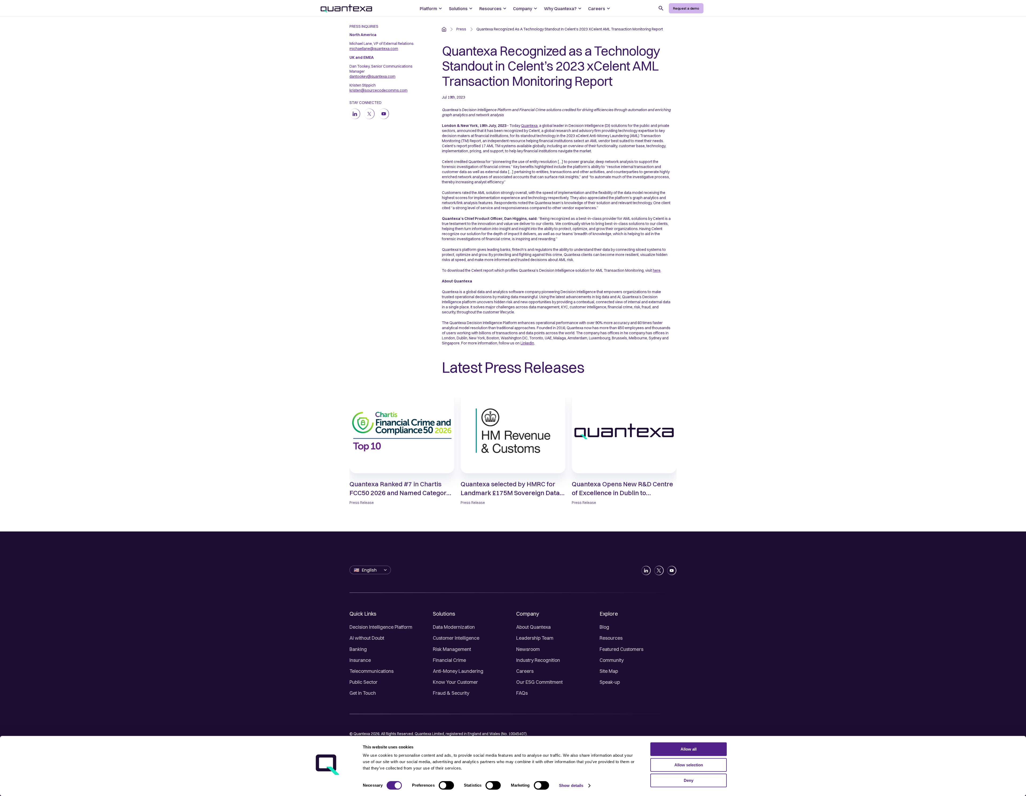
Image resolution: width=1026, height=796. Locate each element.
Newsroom (528, 649)
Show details (571, 785)
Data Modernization (454, 627)
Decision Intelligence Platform (380, 627)
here (656, 270)
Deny (688, 780)
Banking (358, 649)
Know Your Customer (455, 682)
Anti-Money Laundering (458, 671)
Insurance (360, 660)
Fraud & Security (451, 693)
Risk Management (452, 649)
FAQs (522, 693)
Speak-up (610, 682)
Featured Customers (621, 649)
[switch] (446, 785)
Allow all (689, 749)
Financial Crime (449, 660)
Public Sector (363, 682)
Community (612, 660)
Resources (611, 638)
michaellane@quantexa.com (373, 48)
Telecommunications (371, 671)
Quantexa (529, 125)
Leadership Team (534, 638)
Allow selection (688, 765)
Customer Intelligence (456, 638)
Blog (604, 627)
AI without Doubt (366, 638)
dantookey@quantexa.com (372, 76)
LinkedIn (527, 343)
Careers (525, 671)
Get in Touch (362, 693)
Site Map (609, 671)
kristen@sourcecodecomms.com (378, 90)
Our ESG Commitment (539, 682)
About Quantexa (533, 627)
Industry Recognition (538, 660)
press (461, 29)
